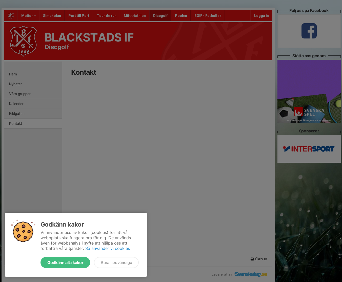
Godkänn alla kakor (65, 262)
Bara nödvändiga (116, 262)
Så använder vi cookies (107, 248)
